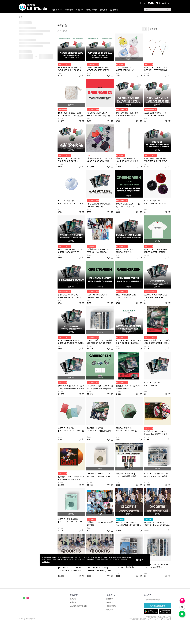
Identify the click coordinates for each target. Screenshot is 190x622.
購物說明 (109, 599)
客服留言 (109, 602)
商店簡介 (73, 602)
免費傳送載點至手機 (157, 606)
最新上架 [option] (153, 29)
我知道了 (139, 560)
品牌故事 (73, 599)
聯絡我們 (109, 610)
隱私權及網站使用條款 (78, 606)
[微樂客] (33, 7)
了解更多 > (46, 562)
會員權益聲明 (111, 606)
